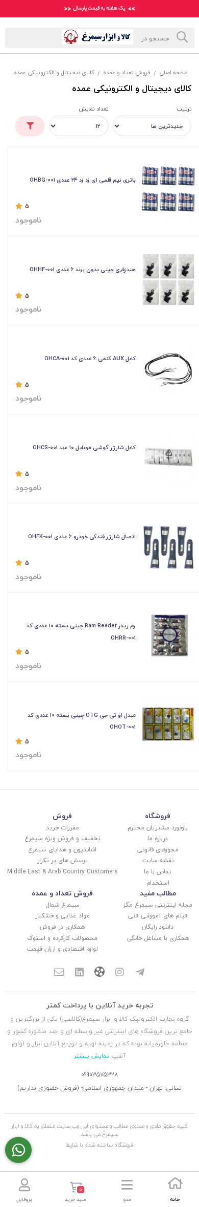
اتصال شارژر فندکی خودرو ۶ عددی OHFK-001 (82, 536)
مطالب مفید (158, 893)
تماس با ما (157, 871)
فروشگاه (157, 815)
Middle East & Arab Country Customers (62, 871)
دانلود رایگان (157, 926)
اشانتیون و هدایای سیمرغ (62, 849)
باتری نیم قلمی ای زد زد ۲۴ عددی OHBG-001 (83, 180)
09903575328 (99, 1074)
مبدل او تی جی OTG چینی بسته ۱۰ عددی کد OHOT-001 (82, 721)
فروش (62, 815)
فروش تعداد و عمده (127, 72)
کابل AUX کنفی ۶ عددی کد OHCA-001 (90, 358)
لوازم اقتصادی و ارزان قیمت (62, 948)
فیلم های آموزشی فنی (158, 915)
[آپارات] (99, 973)
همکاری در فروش (62, 926)
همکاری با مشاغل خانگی (158, 938)
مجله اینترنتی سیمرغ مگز (157, 904)
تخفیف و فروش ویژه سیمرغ (62, 838)
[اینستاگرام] (120, 973)
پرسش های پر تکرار (62, 860)
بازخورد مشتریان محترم (158, 827)
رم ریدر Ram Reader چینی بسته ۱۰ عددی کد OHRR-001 (81, 632)
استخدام (157, 882)
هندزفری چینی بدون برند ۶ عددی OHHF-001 (83, 269)
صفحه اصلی (173, 72)
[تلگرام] (140, 973)
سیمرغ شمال (62, 904)
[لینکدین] (79, 973)
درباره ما (157, 838)
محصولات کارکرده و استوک (62, 938)
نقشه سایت (157, 860)
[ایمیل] (59, 973)
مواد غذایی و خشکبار (62, 915)
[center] (182, 38)
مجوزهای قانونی (158, 849)
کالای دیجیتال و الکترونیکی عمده (54, 72)
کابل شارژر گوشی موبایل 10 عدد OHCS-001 (84, 447)
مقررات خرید (62, 827)
